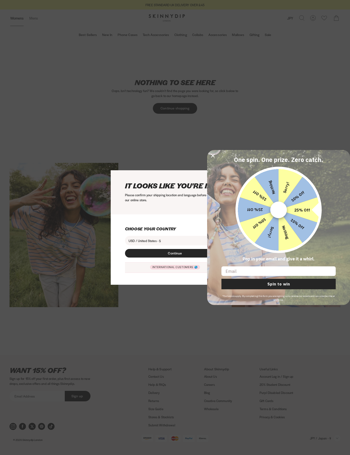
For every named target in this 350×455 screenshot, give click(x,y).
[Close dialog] (213, 156)
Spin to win (278, 284)
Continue (175, 253)
